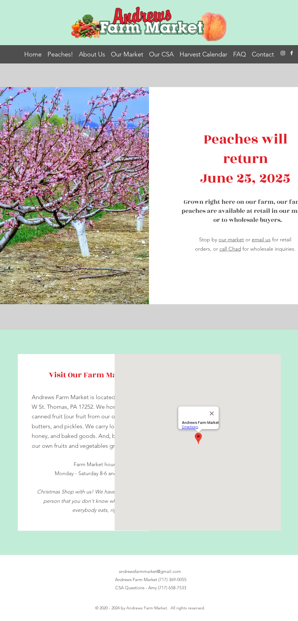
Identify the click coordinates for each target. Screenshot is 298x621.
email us (261, 239)
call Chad (230, 249)
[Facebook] (292, 53)
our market (231, 239)
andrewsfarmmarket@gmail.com (150, 571)
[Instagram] (283, 53)
